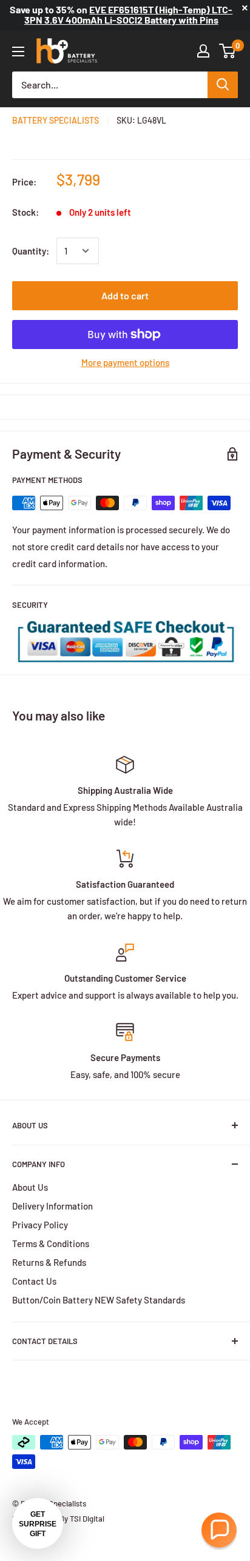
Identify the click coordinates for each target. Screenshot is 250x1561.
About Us (30, 1187)
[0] (227, 51)
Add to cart (125, 295)
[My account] (203, 51)
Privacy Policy (40, 1224)
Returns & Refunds (49, 1262)
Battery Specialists (55, 120)
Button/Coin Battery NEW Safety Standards (98, 1299)
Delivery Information (52, 1205)
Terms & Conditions (50, 1243)
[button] (219, 1530)
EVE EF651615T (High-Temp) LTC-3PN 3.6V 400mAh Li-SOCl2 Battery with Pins (128, 14)
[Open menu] (18, 51)
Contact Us (34, 1281)
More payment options (125, 362)
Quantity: (30, 250)
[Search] (223, 85)
